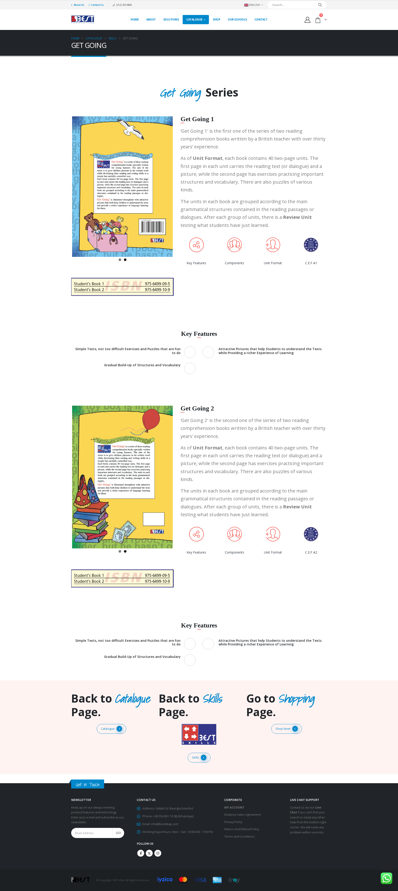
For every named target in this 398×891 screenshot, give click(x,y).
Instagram (157, 853)
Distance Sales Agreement (242, 815)
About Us (79, 4)
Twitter (149, 853)
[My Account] (307, 20)
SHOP (216, 19)
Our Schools (237, 19)
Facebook (140, 853)
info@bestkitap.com (164, 824)
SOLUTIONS (171, 19)
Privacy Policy (233, 822)
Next (179, 185)
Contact (261, 19)
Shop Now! (282, 729)
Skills (195, 757)
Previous (65, 185)
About (151, 19)
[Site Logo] (82, 19)
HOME (135, 19)
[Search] (320, 5)
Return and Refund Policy (241, 829)
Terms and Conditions (239, 836)
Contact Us (97, 4)
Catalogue (194, 19)
